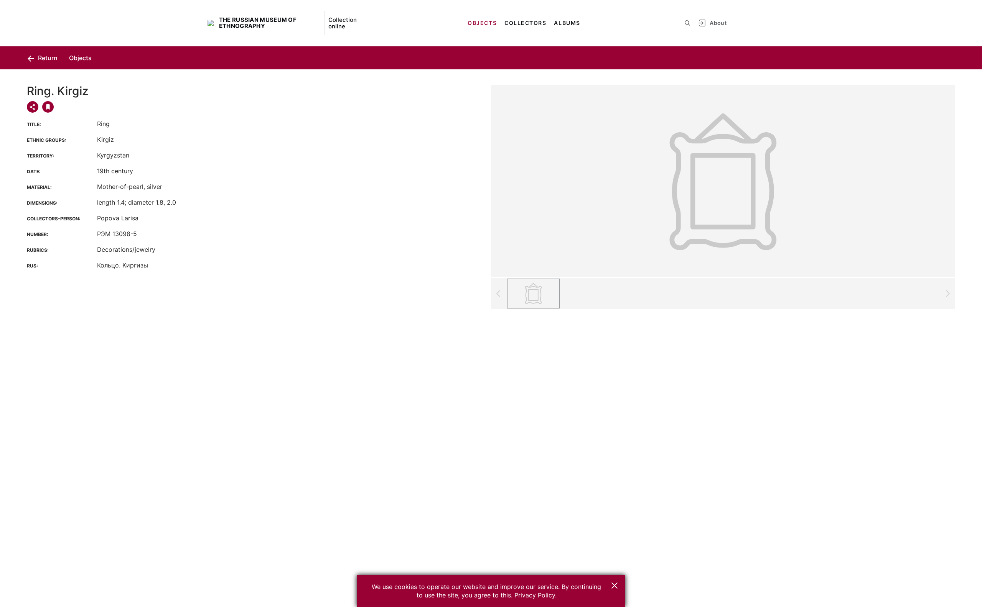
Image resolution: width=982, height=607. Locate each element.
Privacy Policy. (535, 595)
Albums (567, 23)
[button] (614, 585)
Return (47, 58)
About (718, 23)
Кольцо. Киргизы (122, 265)
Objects (482, 23)
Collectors (525, 23)
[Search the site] (687, 23)
